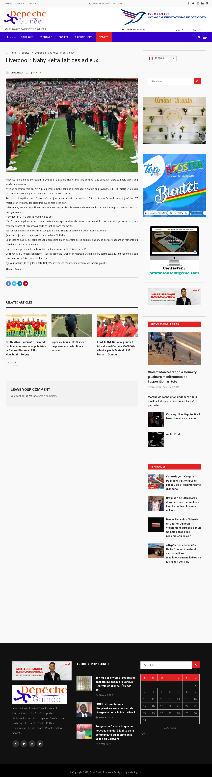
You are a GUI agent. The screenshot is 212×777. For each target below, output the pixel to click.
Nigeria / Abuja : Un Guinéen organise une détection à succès (69, 346)
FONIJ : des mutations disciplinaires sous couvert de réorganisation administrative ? (115, 708)
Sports (103, 37)
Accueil (8, 3)
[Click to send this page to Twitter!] (14, 283)
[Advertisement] (174, 598)
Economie (46, 37)
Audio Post (173, 434)
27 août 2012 (173, 387)
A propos (19, 3)
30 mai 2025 (106, 695)
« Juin (143, 733)
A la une (11, 37)
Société (64, 37)
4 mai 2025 (105, 743)
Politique (27, 37)
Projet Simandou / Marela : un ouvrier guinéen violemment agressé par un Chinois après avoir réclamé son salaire (183, 528)
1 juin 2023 (35, 72)
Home (12, 52)
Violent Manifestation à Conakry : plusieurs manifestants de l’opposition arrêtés (173, 376)
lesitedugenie (135, 772)
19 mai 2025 (106, 717)
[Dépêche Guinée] (25, 17)
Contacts (32, 3)
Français (158, 58)
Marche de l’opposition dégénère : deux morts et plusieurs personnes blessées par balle (173, 401)
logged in (30, 395)
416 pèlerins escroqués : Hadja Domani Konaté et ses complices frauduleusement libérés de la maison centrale (183, 553)
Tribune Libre (83, 37)
